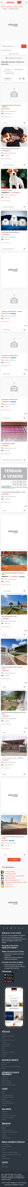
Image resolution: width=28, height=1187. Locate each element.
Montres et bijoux (6, 1080)
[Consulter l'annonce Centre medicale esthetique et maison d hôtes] (14, 561)
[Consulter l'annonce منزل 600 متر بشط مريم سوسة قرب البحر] (14, 746)
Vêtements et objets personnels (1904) (16, 882)
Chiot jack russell (6, 190)
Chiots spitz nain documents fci (11, 232)
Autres (5, 1162)
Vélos (3, 1048)
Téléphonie (4, 1111)
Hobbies (4, 1091)
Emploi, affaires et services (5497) (14, 876)
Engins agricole (5, 1046)
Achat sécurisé (8, 1174)
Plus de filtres (15, 53)
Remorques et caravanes (8, 1052)
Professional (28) (9, 73)
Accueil (3, 7)
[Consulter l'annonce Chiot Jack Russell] (14, 178)
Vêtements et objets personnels (10, 1073)
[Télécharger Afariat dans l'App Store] (9, 974)
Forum (19, 1174)
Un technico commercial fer (10, 355)
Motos (3, 1038)
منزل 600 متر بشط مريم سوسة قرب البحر (13, 758)
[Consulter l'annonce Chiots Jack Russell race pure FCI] (14, 136)
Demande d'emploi (6, 1146)
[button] (3, 928)
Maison (3, 1128)
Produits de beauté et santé (8, 1084)
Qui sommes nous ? (20, 1177)
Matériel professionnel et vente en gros (11, 1154)
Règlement (4, 1176)
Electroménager (6, 1062)
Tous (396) (7, 69)
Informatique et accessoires (9, 1115)
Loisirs (4, 1089)
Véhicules (6, 1031)
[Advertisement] (14, 25)
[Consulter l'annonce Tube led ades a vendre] (14, 431)
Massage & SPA (6, 1158)
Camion (4, 1050)
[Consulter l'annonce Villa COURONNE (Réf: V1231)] (14, 604)
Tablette (4, 1119)
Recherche (9, 7)
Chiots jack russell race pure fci (11, 148)
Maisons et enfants (10, 1060)
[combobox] (11, 46)
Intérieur (4, 1064)
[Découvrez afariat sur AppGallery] (9, 981)
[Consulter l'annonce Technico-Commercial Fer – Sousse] (14, 299)
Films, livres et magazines (8, 1097)
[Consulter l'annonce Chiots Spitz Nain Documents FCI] (14, 220)
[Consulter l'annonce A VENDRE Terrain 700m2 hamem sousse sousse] (14, 825)
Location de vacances (7, 1130)
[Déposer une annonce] (19, 2)
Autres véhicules (6, 1044)
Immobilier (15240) (10, 874)
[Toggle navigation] (1, 2)
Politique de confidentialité (16, 1176)
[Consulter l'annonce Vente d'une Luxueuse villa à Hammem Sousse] (14, 652)
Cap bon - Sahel (18, 7)
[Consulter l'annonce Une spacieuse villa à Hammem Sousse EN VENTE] (14, 700)
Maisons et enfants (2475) (12, 880)
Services (4, 1148)
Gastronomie (5, 1167)
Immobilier (6, 1123)
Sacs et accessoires (7, 1082)
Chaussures (5, 1078)
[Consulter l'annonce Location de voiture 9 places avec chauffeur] (14, 93)
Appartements (5, 1126)
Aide (2, 1174)
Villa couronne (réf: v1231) (9, 616)
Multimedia (6, 1109)
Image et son (5, 1113)
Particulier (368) (19, 69)
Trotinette (4, 1056)
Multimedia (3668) (10, 878)
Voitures (4, 1034)
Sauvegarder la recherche (15, 58)
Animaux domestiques (7, 1095)
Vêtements (4, 1076)
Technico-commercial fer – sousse (12, 311)
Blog (15, 1174)
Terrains (4, 1134)
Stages (3, 1156)
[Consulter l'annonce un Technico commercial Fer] (14, 343)
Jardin (3, 1068)
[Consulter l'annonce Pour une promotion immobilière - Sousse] (14, 477)
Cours (3, 1150)
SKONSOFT (16, 1185)
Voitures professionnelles (8, 1036)
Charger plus (14, 859)
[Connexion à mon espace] (24, 123)
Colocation (4, 1136)
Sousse (5, 8)
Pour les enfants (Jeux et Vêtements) (11, 1066)
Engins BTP (4, 1054)
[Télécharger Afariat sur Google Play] (9, 977)
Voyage (4, 1099)
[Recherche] (26, 2)
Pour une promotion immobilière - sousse (13, 492)
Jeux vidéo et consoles (7, 1117)
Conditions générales (7, 1177)
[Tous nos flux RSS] (22, 928)
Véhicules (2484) (10, 871)
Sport (3, 1093)
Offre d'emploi (5, 1144)
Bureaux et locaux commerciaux (10, 1132)
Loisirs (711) (8, 884)
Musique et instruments (8, 1103)
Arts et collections (6, 1101)
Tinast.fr (21, 1185)
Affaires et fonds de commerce (9, 1152)
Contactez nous (6, 1179)
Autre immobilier (6, 1138)
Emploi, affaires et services (13, 1142)
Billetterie (4, 1105)
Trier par (7, 78)
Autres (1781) (9, 886)
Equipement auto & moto (8, 1040)
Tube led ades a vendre (8, 443)
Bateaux (4, 1042)
